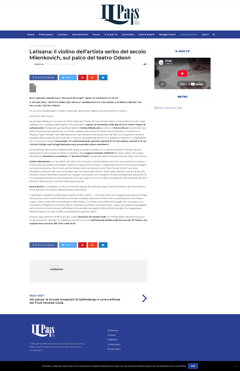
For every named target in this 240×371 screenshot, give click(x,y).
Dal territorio (80, 34)
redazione (38, 64)
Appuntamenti (189, 34)
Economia (128, 34)
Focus (96, 34)
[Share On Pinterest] (82, 77)
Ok (193, 366)
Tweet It (69, 77)
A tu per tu (111, 34)
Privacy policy (114, 349)
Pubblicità (112, 339)
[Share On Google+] (92, 77)
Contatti (111, 335)
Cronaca (63, 34)
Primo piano (46, 34)
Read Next (37, 295)
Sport (205, 34)
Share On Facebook (44, 77)
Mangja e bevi (167, 34)
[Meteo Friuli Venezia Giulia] (182, 108)
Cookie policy (114, 344)
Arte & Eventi (146, 34)
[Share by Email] (103, 77)
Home (30, 34)
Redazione (113, 330)
